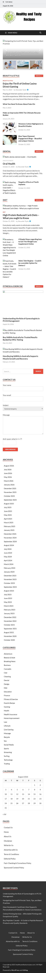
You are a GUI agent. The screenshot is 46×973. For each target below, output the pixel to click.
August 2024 (9, 545)
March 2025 (8, 522)
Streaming (8, 752)
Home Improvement (11, 718)
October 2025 (9, 496)
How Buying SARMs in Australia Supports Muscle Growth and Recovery (20, 357)
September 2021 (10, 628)
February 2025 (9, 526)
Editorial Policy (10, 859)
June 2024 (8, 553)
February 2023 (9, 610)
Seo (5, 741)
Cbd (5, 673)
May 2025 (8, 515)
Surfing (6, 756)
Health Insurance (10, 714)
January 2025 (9, 530)
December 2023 (10, 575)
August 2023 (9, 591)
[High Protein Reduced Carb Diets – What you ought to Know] (23, 208)
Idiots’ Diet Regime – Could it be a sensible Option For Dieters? (29, 263)
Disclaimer (8, 841)
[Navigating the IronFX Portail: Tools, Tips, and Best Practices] (23, 49)
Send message (10, 449)
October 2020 (9, 640)
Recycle (7, 737)
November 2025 (10, 492)
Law (5, 722)
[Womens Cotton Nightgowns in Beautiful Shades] (10, 124)
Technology (8, 760)
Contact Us (8, 827)
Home (6, 832)
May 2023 (8, 602)
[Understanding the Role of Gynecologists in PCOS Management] (23, 303)
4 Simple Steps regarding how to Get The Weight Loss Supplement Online (30, 241)
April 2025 (8, 519)
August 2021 (9, 632)
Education (8, 692)
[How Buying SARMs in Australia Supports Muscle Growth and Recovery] (23, 350)
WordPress (15, 970)
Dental (6, 680)
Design (6, 684)
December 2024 (10, 534)
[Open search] (40, 32)
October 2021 (9, 625)
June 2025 (8, 511)
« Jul (4, 814)
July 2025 (7, 507)
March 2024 (8, 564)
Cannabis (7, 669)
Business (7, 665)
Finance (7, 695)
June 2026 (8, 473)
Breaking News (9, 661)
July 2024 (7, 549)
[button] (39, 49)
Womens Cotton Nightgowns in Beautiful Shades (30, 125)
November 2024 (10, 538)
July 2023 (7, 594)
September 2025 (10, 500)
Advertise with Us (11, 850)
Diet (4, 212)
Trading (7, 764)
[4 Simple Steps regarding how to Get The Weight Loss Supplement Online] (10, 239)
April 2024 (8, 560)
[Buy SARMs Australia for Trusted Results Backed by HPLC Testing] (23, 331)
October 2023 (9, 583)
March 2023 (8, 606)
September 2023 (10, 587)
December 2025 (10, 488)
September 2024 (10, 541)
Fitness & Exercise (11, 699)
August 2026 (9, 466)
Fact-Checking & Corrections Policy (17, 863)
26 (17, 803)
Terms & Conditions (11, 854)
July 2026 (7, 469)
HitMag (25, 970)
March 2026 (8, 481)
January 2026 (9, 485)
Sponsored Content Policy (14, 867)
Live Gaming (8, 729)
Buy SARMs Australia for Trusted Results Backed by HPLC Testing (20, 338)
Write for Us (8, 845)
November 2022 (10, 621)
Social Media (9, 745)
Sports (6, 748)
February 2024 (9, 568)
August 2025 (9, 503)
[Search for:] (23, 371)
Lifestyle (7, 726)
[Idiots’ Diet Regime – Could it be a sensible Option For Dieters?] (10, 261)
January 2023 (9, 613)
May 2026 (8, 477)
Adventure (8, 654)
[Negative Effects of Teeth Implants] (10, 182)
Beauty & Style (8, 80)
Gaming (7, 707)
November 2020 (10, 636)
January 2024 (9, 572)
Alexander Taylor (21, 90)
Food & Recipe (9, 703)
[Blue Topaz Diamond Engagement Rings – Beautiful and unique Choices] (10, 136)
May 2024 (8, 557)
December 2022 (10, 617)
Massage (7, 733)
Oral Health (9, 163)
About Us (7, 836)
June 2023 (8, 598)
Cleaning (7, 676)
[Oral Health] (19, 157)
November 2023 (10, 579)
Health (6, 711)
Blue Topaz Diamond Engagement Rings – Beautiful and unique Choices (30, 138)
